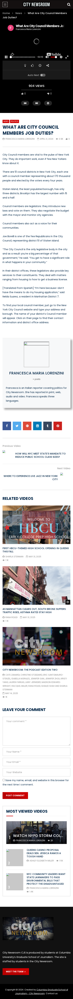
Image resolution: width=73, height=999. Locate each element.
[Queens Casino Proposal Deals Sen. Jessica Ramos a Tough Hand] (14, 857)
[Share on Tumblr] (47, 426)
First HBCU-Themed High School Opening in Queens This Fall (36, 550)
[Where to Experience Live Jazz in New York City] (65, 478)
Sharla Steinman (14, 556)
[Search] (69, 4)
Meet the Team (15, 971)
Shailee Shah (48, 685)
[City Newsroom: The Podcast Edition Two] (36, 646)
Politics (14, 121)
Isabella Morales (20, 678)
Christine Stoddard (31, 674)
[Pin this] (57, 426)
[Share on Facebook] (7, 426)
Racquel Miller (20, 685)
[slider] (22, 57)
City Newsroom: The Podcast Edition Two (30, 669)
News (18, 13)
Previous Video (12, 446)
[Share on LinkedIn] (37, 426)
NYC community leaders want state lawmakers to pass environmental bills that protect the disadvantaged (46, 879)
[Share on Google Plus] (27, 426)
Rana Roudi (11, 617)
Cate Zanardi (12, 674)
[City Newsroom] (36, 4)
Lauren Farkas (16, 682)
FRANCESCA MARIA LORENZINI (20, 138)
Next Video (63, 468)
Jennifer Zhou (52, 678)
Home (6, 13)
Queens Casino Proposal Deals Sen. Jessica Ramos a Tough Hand (44, 853)
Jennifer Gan (37, 678)
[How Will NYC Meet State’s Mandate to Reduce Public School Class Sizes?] (8, 455)
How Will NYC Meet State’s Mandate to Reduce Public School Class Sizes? (40, 455)
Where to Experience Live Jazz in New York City (31, 477)
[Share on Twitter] (17, 426)
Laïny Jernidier (33, 682)
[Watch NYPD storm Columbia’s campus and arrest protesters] (36, 832)
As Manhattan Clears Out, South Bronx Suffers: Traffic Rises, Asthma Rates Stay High (34, 610)
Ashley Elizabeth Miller (42, 860)
